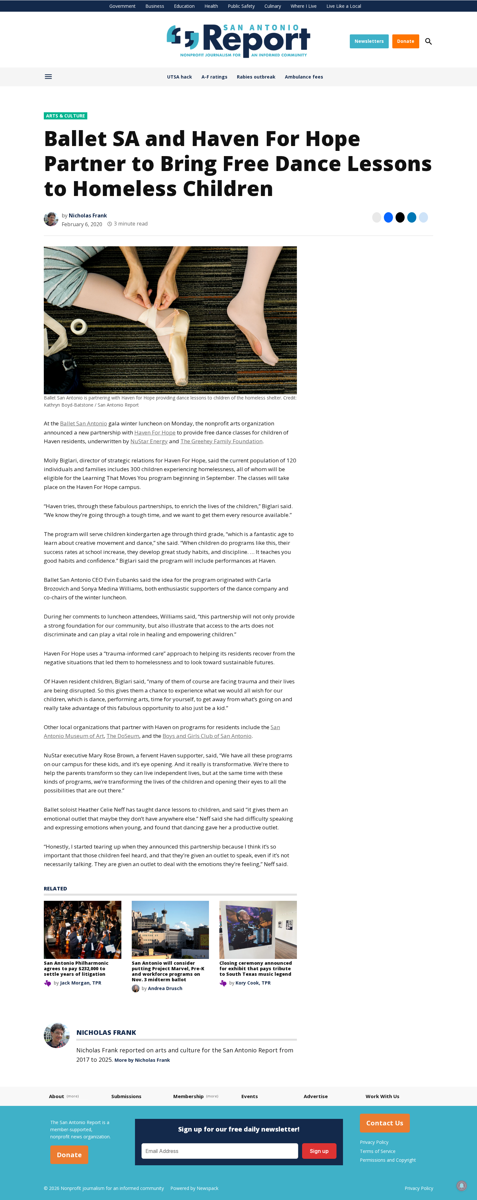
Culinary (272, 6)
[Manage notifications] (462, 1186)
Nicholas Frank (88, 215)
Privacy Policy (374, 1142)
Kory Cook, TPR (253, 983)
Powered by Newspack (194, 1188)
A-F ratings (214, 77)
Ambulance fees (304, 77)
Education (184, 6)
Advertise (316, 1096)
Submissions (126, 1096)
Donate (405, 41)
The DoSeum (122, 736)
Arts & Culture (65, 116)
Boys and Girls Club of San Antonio (207, 736)
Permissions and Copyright (388, 1160)
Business (154, 6)
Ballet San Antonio (83, 423)
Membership (188, 1096)
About (56, 1096)
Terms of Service (378, 1151)
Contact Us (384, 1123)
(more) (73, 1096)
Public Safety (241, 6)
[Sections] (49, 78)
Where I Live (304, 6)
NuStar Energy (149, 441)
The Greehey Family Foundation (221, 441)
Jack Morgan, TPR (80, 983)
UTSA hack (179, 77)
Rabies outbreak (256, 77)
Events (249, 1096)
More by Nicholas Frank (142, 1060)
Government (122, 6)
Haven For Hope (155, 432)
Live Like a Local (343, 6)
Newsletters (369, 41)
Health (211, 6)
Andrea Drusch (165, 988)
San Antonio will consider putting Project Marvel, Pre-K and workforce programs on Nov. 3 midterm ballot (168, 971)
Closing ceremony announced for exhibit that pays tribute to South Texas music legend (255, 968)
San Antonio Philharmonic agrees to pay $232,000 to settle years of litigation (76, 968)
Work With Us (382, 1096)
